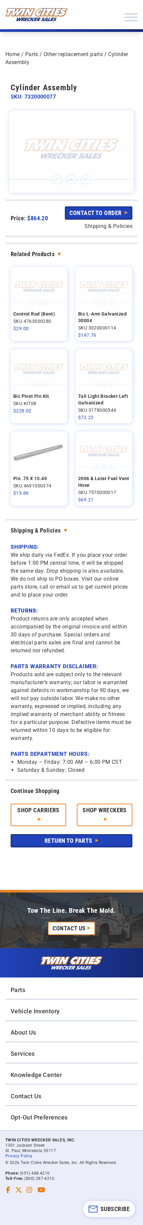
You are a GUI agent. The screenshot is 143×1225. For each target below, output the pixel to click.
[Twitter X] (18, 1190)
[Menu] (131, 17)
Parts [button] (18, 989)
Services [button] (23, 1053)
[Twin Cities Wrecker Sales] (36, 14)
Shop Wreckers (104, 810)
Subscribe (115, 1208)
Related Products (33, 254)
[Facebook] (8, 1190)
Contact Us (69, 928)
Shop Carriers (38, 810)
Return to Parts (69, 840)
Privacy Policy (19, 1156)
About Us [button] (23, 1032)
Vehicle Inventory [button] (35, 1011)
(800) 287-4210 (39, 1178)
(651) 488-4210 (35, 1173)
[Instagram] (29, 1190)
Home (12, 54)
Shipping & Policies (36, 530)
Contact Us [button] (26, 1096)
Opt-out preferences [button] (39, 1117)
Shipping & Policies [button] (108, 226)
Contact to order (96, 212)
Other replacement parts (73, 54)
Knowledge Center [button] (36, 1074)
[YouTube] (41, 1190)
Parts (31, 54)
